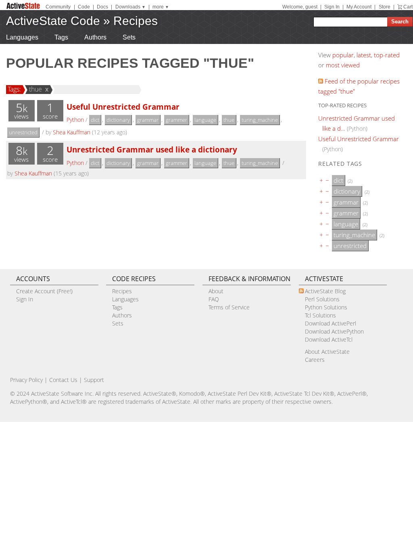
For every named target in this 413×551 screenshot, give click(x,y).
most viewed (343, 65)
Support (94, 380)
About (216, 291)
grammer (176, 119)
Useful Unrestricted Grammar (123, 106)
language (205, 119)
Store (384, 7)
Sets (129, 37)
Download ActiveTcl (329, 339)
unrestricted (23, 132)
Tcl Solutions (320, 315)
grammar (148, 119)
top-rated (387, 55)
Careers (315, 359)
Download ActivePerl (330, 323)
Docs (102, 7)
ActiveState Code (53, 20)
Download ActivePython (334, 331)
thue (35, 89)
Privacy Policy (26, 380)
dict (95, 119)
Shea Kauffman (71, 132)
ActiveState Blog (325, 291)
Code (84, 7)
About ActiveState (327, 351)
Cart (408, 7)
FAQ (214, 299)
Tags (61, 37)
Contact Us (63, 380)
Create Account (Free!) (44, 291)
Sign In (332, 7)
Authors (95, 37)
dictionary (118, 119)
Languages (22, 37)
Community (58, 7)
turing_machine (260, 119)
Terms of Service (229, 307)
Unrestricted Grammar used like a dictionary (152, 149)
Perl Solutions (322, 299)
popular (343, 55)
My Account (358, 7)
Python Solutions (326, 307)
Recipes (135, 20)
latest (364, 55)
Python (75, 119)
